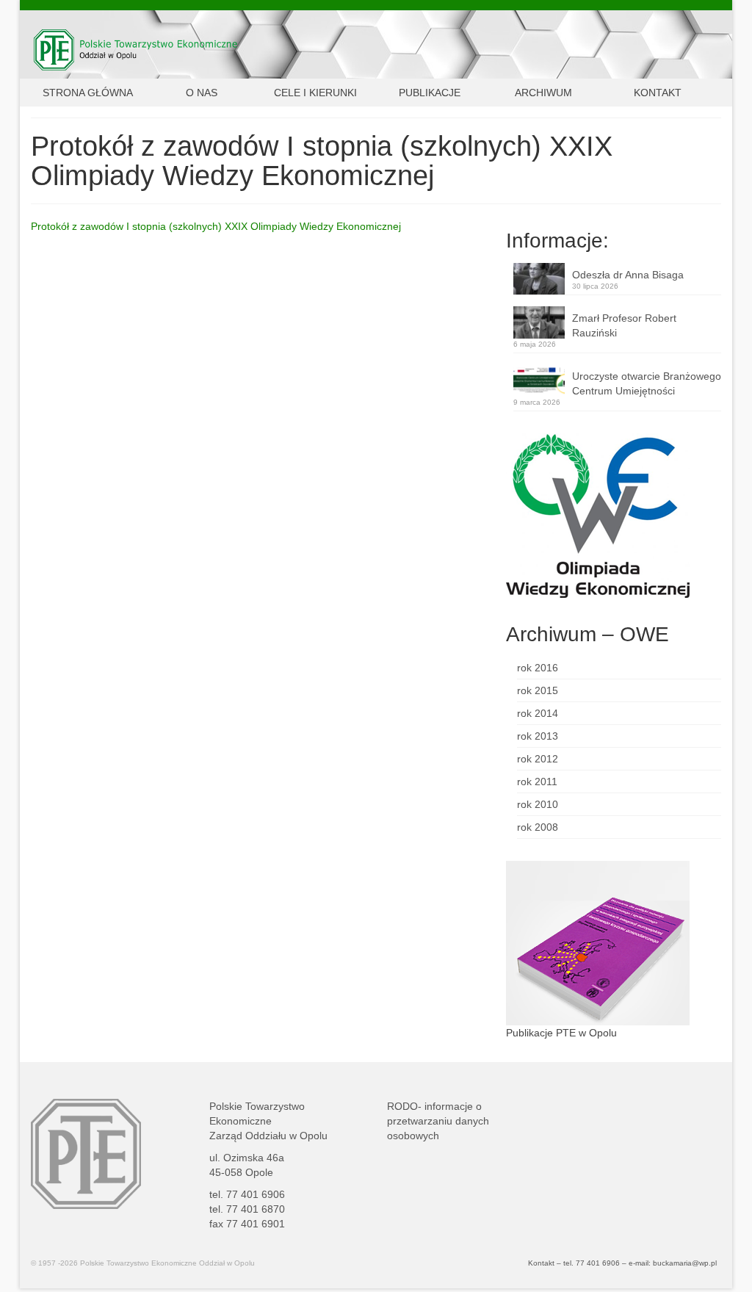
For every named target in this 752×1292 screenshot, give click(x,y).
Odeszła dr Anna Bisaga (628, 275)
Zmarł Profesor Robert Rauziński (624, 325)
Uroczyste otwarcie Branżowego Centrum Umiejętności (646, 383)
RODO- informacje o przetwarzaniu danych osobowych (438, 1120)
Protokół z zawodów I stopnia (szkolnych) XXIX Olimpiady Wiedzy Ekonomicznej (216, 226)
